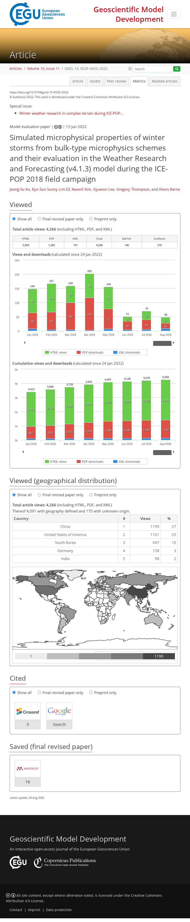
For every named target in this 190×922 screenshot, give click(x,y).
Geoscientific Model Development (129, 14)
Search (59, 724)
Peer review (116, 81)
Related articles (165, 81)
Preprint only (105, 218)
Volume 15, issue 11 (43, 68)
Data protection (59, 910)
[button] (130, 68)
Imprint (34, 910)
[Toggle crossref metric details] (27, 710)
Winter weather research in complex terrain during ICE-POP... (71, 113)
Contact (16, 910)
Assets (95, 81)
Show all (24, 218)
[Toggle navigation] (173, 14)
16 (27, 782)
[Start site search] (176, 69)
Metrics (139, 81)
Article (77, 81)
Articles (16, 68)
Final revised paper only (63, 218)
